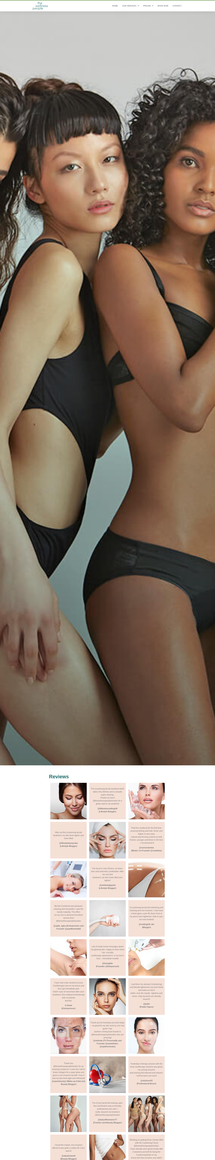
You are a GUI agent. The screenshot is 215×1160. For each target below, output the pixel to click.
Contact (177, 6)
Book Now (163, 6)
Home (115, 6)
